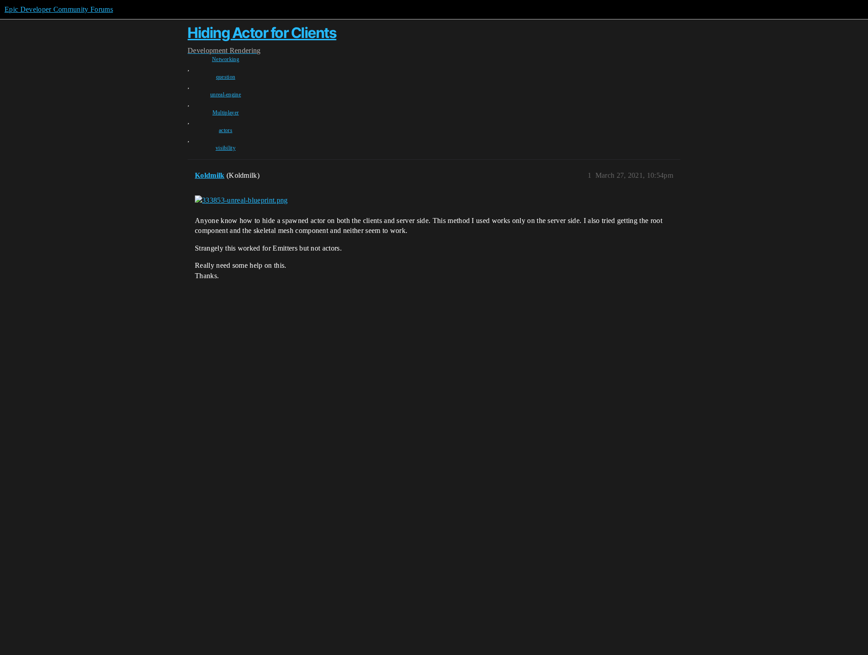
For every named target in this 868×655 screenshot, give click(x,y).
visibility (226, 148)
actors (225, 130)
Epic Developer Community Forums (59, 9)
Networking (225, 59)
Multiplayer (225, 112)
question (226, 77)
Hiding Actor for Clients (262, 33)
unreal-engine (225, 94)
